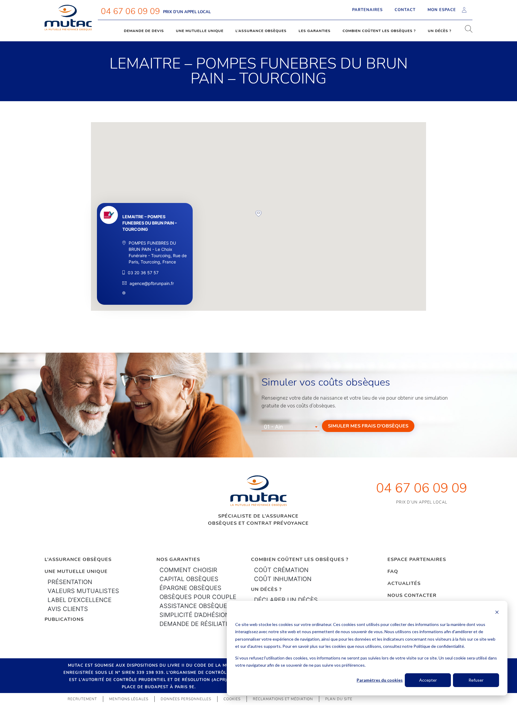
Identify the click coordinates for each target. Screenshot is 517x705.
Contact (405, 10)
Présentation (70, 582)
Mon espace (442, 10)
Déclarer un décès (286, 600)
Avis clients (68, 608)
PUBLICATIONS (64, 619)
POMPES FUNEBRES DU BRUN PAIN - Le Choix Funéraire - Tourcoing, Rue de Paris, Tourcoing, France (158, 252)
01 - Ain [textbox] (273, 427)
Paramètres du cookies (380, 680)
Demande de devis (144, 30)
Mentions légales (128, 699)
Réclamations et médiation (283, 699)
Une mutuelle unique (199, 30)
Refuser (476, 680)
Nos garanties (178, 559)
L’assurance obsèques (261, 30)
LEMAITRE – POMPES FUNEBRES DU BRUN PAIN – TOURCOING (149, 223)
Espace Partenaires (416, 559)
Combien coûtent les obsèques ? (379, 30)
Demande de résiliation (197, 623)
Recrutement (82, 699)
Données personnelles (186, 699)
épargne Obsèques (190, 588)
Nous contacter (412, 595)
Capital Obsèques (188, 579)
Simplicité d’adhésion (194, 614)
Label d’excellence (80, 600)
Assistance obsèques (195, 606)
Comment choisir (188, 570)
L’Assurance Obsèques (78, 559)
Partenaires (367, 10)
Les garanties (315, 30)
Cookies (232, 699)
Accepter (428, 680)
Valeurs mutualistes (83, 591)
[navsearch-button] (466, 31)
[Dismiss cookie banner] (497, 613)
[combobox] (290, 427)
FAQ (392, 571)
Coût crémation (281, 570)
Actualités (404, 583)
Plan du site (338, 699)
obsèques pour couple (197, 597)
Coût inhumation (282, 579)
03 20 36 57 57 (143, 272)
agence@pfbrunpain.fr (152, 283)
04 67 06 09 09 (130, 11)
